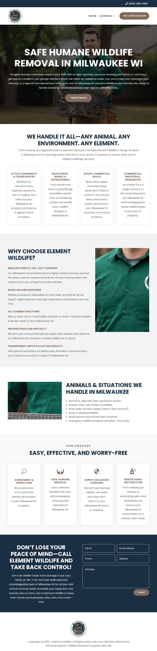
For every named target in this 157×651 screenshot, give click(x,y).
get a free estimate (134, 15)
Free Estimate (78, 97)
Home (92, 16)
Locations (106, 16)
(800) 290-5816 (137, 3)
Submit (141, 592)
